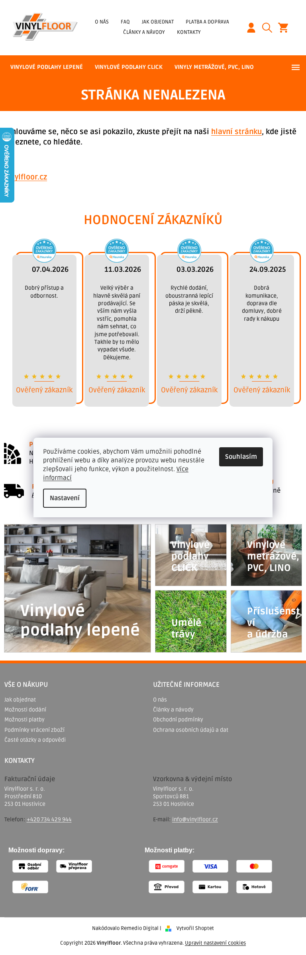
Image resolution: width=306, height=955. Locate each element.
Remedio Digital (140, 928)
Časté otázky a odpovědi (35, 740)
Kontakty (189, 32)
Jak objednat (158, 22)
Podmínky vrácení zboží (34, 730)
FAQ (125, 22)
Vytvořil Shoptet (195, 928)
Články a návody (144, 32)
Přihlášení (254, 28)
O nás (102, 22)
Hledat (270, 28)
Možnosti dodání (25, 709)
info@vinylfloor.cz (195, 819)
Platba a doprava (207, 22)
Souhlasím (241, 457)
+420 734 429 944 (49, 819)
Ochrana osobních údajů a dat (190, 730)
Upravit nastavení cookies (215, 943)
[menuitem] (46, 67)
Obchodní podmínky (178, 719)
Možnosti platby (24, 719)
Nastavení (65, 498)
